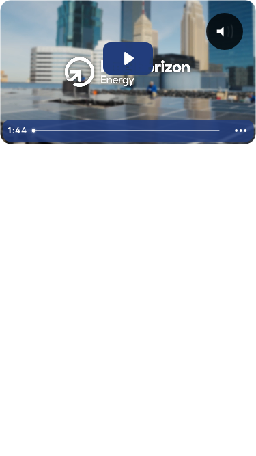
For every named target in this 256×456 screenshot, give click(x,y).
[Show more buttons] (240, 131)
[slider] (127, 131)
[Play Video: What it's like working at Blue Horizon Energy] (128, 58)
